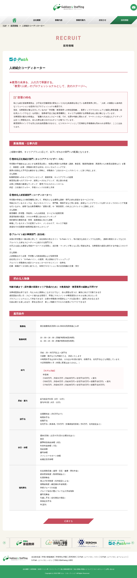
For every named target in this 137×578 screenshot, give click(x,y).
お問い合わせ (110, 569)
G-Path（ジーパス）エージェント (114, 557)
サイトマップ (54, 569)
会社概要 (26, 569)
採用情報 (14, 26)
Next (132, 542)
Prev (4, 542)
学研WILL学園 (61, 557)
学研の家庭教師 (48, 557)
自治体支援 (35, 557)
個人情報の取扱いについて (83, 569)
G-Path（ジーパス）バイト (88, 557)
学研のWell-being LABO (63, 560)
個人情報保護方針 (66, 569)
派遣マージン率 (43, 569)
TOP (5, 26)
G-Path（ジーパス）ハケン (42, 560)
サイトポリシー (99, 569)
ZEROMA (72, 557)
